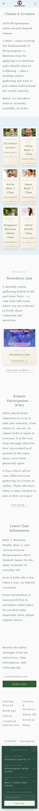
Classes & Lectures (29, 705)
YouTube (10, 741)
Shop (26, 725)
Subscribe (19, 684)
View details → (19, 505)
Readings (9, 710)
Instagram (27, 741)
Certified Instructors (11, 723)
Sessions (29, 719)
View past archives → (19, 370)
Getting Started (8, 703)
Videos (7, 716)
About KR (29, 714)
